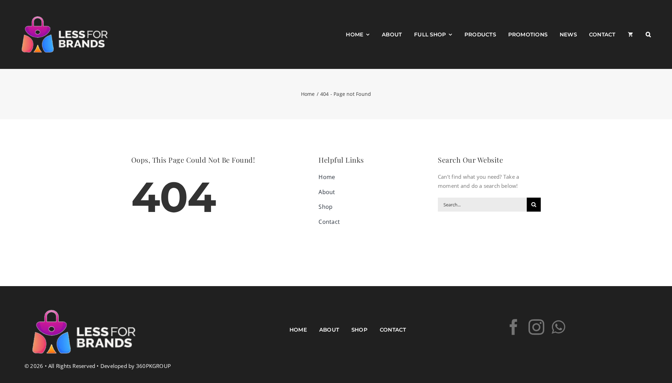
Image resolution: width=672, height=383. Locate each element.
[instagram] (536, 327)
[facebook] (514, 327)
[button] (648, 34)
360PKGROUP (153, 365)
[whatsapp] (558, 327)
